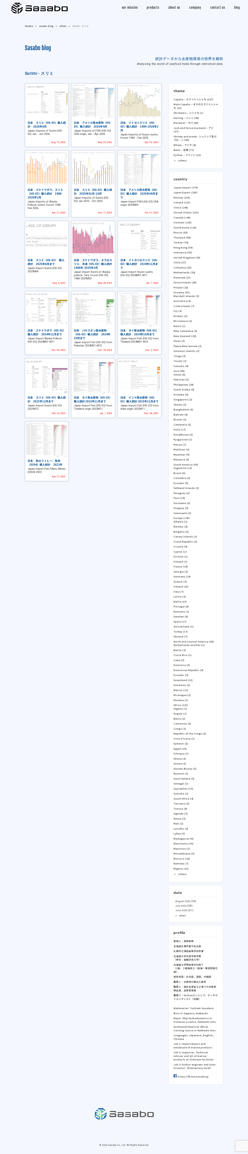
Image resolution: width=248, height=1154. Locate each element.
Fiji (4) (178, 311)
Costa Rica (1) (183, 655)
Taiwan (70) (181, 242)
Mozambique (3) (184, 853)
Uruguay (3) (181, 508)
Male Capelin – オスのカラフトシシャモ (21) (196, 106)
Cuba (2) (179, 660)
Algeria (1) (180, 708)
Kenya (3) (180, 818)
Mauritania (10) (183, 843)
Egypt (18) (180, 748)
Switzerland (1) (184, 626)
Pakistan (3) (181, 379)
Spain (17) (180, 621)
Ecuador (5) (181, 483)
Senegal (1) (181, 783)
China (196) (181, 207)
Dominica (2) (182, 665)
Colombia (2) (182, 478)
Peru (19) (179, 498)
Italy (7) (179, 591)
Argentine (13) (183, 468)
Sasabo (39, 8)
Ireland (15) (181, 586)
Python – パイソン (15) (187, 155)
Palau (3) (179, 341)
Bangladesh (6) (183, 409)
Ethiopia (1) (181, 753)
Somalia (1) (181, 793)
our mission (130, 7)
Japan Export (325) (185, 192)
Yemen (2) (180, 404)
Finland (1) (181, 561)
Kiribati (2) (181, 316)
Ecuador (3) (181, 675)
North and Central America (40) (194, 641)
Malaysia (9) (181, 459)
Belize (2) (180, 650)
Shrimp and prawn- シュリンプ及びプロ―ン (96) (195, 138)
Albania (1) (181, 521)
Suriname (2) (182, 503)
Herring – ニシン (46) (186, 118)
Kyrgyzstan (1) (183, 439)
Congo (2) (180, 728)
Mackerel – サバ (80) (186, 123)
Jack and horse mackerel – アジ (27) (193, 129)
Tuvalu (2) (180, 361)
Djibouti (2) (181, 743)
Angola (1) (180, 713)
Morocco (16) (182, 858)
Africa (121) (181, 705)
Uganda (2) (181, 813)
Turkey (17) (181, 631)
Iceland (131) (182, 202)
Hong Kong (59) (183, 247)
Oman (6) (179, 374)
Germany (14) (182, 576)
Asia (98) (179, 371)
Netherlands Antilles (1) (189, 645)
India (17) (180, 429)
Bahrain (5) (181, 414)
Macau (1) (180, 444)
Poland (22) (181, 287)
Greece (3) (180, 581)
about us (174, 7)
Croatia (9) (181, 546)
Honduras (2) (182, 685)
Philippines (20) (184, 384)
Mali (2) (178, 823)
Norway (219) (182, 197)
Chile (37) (180, 262)
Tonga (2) (180, 356)
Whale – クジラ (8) (185, 145)
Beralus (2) (181, 526)
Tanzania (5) (182, 803)
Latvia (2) (180, 596)
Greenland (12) (183, 680)
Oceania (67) (182, 292)
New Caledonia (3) (185, 331)
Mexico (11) (181, 690)
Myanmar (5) (182, 454)
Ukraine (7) (181, 636)
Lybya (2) (179, 833)
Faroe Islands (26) (185, 282)
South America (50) (186, 464)
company (195, 7)
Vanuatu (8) (181, 366)
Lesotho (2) (181, 828)
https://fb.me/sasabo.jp (193, 1076)
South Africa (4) (184, 798)
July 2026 (180, 905)
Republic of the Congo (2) (190, 733)
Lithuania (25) (183, 267)
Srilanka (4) (181, 394)
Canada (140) (182, 217)
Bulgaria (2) (181, 531)
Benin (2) (179, 718)
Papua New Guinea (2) (188, 346)
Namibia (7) (181, 863)
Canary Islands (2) (185, 536)
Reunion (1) (181, 773)
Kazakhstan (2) (183, 434)
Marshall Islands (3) (186, 296)
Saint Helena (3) (184, 778)
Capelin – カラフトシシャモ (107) (193, 99)
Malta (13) (180, 601)
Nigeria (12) (181, 868)
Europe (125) (182, 518)
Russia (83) (181, 232)
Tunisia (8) (180, 808)
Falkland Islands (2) (186, 488)
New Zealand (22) (185, 336)
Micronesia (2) (183, 321)
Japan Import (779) (186, 187)
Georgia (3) (181, 571)
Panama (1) (181, 700)
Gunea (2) (180, 763)
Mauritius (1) (182, 848)
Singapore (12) (183, 399)
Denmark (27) (182, 277)
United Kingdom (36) (187, 257)
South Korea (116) (185, 227)
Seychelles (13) (183, 788)
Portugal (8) (181, 606)
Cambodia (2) (182, 424)
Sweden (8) (181, 616)
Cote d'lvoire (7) (184, 738)
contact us (217, 7)
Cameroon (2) (182, 723)
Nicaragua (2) (182, 695)
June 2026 (181, 910)
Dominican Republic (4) (189, 670)
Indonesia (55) (183, 252)
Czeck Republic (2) (185, 541)
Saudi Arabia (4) (184, 389)
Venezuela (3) (182, 513)
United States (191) (186, 212)
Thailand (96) (182, 237)
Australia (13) (182, 301)
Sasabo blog (38, 48)
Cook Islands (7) (184, 306)
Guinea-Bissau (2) (185, 768)
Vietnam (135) (183, 222)
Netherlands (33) (184, 272)
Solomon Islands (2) (186, 351)
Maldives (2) (182, 449)
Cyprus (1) (180, 551)
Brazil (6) (179, 473)
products (153, 7)
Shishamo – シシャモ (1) (188, 113)
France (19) (181, 566)
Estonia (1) (181, 556)
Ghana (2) (180, 758)
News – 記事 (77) (184, 150)
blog (237, 7)
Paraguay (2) (182, 493)
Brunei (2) (180, 419)
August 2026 (182, 901)
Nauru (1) (179, 326)
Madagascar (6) (184, 838)
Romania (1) (181, 611)
